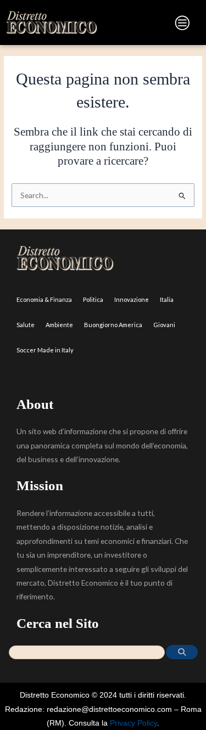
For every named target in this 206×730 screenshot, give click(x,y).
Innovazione (131, 299)
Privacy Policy (133, 723)
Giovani (164, 324)
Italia (167, 299)
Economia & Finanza (44, 299)
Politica (93, 299)
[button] (149, 25)
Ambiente (59, 324)
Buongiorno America (113, 324)
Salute (25, 324)
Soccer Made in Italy (45, 349)
